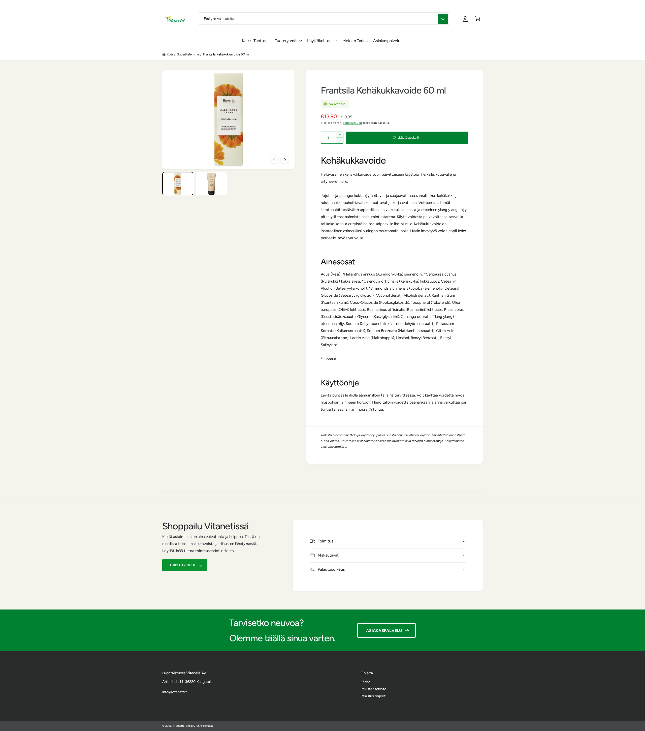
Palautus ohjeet (373, 696)
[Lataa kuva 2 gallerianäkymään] (211, 183)
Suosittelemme (188, 54)
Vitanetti (178, 725)
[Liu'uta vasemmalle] (274, 160)
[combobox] (324, 18)
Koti (170, 54)
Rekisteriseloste (373, 689)
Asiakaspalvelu (384, 630)
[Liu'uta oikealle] (285, 160)
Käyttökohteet (320, 40)
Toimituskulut (352, 123)
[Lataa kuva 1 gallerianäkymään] (178, 183)
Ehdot (365, 682)
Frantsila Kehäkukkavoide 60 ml (226, 54)
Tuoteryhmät (286, 40)
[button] (477, 18)
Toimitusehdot (183, 565)
